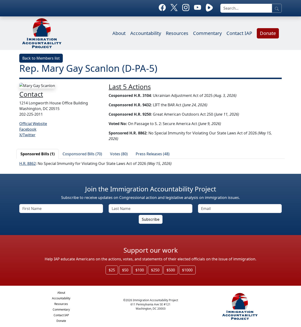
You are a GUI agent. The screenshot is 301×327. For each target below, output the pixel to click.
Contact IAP (239, 33)
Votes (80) (119, 153)
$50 (125, 270)
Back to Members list (41, 58)
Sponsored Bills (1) (37, 153)
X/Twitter (27, 134)
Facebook (27, 129)
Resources (177, 33)
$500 (170, 270)
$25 (112, 270)
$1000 (187, 270)
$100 (139, 270)
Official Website (33, 123)
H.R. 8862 (27, 163)
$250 (155, 270)
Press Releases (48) (153, 153)
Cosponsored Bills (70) (82, 153)
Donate (268, 33)
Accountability (145, 33)
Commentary (207, 33)
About (119, 33)
